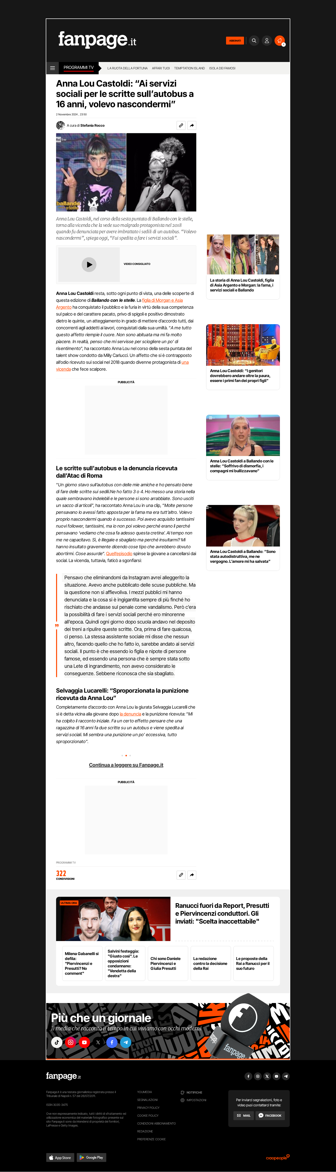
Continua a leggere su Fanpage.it (126, 765)
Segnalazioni (147, 1100)
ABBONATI (235, 40)
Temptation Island (189, 68)
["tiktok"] (56, 1042)
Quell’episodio (119, 553)
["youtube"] (84, 1042)
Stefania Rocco (92, 125)
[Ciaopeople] (278, 1159)
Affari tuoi (161, 68)
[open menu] (52, 68)
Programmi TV (66, 862)
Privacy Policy (148, 1108)
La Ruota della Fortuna (127, 68)
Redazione (145, 1131)
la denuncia (130, 713)
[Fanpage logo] (91, 40)
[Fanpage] (63, 1076)
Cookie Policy (147, 1115)
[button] (191, 125)
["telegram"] (125, 1042)
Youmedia (144, 1092)
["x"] (98, 1042)
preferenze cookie (151, 1139)
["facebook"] (112, 1042)
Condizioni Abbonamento (156, 1123)
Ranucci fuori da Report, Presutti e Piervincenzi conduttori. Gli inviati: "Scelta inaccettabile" (222, 913)
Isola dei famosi (222, 68)
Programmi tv (79, 67)
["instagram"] (70, 1042)
